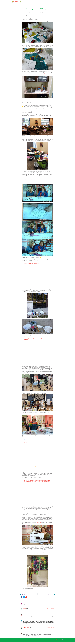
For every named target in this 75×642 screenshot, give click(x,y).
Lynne (24, 620)
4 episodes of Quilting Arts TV (31, 13)
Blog (39, 1)
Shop (42, 1)
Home (36, 1)
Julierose (24, 608)
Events (45, 1)
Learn (53, 1)
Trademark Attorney (26, 627)
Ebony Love (34, 175)
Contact (61, 1)
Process (57, 1)
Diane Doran (40, 547)
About (49, 1)
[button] (22, 597)
